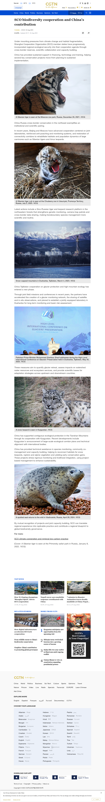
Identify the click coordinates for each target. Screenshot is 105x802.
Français (33, 701)
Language (18, 7)
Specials (51, 687)
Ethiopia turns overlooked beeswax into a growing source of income (53, 642)
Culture (56, 683)
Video (31, 687)
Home (16, 13)
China (21, 13)
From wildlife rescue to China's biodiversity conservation (25, 641)
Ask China (17, 691)
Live (37, 687)
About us (46, 784)
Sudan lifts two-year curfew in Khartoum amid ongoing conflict (54, 652)
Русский (49, 701)
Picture (24, 687)
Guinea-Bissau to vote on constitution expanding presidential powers (53, 662)
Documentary (59, 701)
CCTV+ (69, 701)
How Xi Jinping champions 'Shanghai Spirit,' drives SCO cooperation (26, 599)
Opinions (47, 13)
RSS (63, 8)
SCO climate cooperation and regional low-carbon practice (41, 539)
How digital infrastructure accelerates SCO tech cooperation (25, 632)
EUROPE (70, 687)
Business (40, 13)
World (27, 13)
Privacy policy (37, 784)
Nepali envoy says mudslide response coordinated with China (52, 599)
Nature (16, 687)
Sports (63, 683)
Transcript (60, 687)
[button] (69, 591)
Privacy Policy (7, 799)
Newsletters (72, 8)
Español (25, 701)
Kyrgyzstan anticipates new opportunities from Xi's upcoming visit (54, 632)
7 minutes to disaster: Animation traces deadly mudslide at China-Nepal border (77, 599)
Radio (74, 13)
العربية (41, 701)
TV (81, 13)
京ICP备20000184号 (36, 788)
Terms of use (18, 784)
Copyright (27, 784)
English (16, 701)
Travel (80, 683)
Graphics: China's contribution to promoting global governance (26, 649)
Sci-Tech (55, 13)
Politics (32, 13)
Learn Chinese (81, 687)
